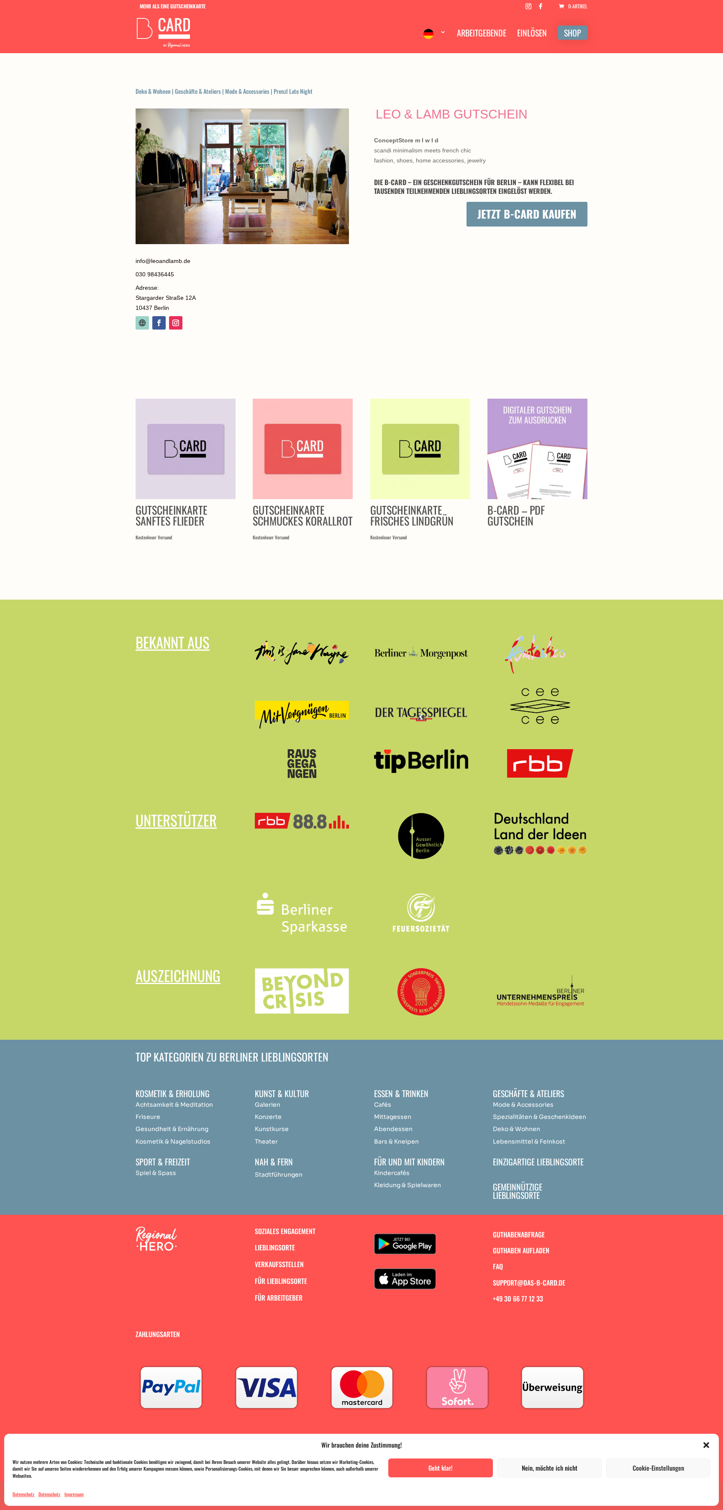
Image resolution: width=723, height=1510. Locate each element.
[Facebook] (540, 8)
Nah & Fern (274, 1161)
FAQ (498, 1266)
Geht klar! (440, 1467)
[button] (706, 1445)
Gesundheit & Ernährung (172, 1129)
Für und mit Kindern (409, 1161)
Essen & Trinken (401, 1093)
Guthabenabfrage (519, 1234)
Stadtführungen (279, 1174)
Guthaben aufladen (521, 1250)
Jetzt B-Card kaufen (527, 214)
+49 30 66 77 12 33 (518, 1299)
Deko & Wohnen (153, 91)
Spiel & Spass (156, 1173)
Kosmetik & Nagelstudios (173, 1141)
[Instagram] (528, 8)
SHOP (572, 32)
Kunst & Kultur (282, 1093)
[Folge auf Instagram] (175, 323)
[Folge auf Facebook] (159, 323)
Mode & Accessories (247, 91)
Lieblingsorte (275, 1247)
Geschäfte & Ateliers (198, 91)
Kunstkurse (272, 1129)
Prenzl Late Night (293, 91)
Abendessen (393, 1129)
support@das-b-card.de (529, 1283)
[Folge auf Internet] (142, 323)
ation (205, 1104)
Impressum (74, 1494)
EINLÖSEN (532, 34)
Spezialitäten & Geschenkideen (539, 1117)
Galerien (267, 1104)
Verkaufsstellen (279, 1264)
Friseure (148, 1117)
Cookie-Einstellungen (658, 1467)
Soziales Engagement (285, 1231)
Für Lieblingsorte (281, 1281)
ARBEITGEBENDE (481, 34)
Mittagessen (392, 1117)
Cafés (382, 1104)
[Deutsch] (434, 40)
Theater (266, 1141)
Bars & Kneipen (396, 1141)
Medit (188, 1104)
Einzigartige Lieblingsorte (538, 1161)
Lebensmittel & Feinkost (529, 1141)
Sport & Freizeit (163, 1161)
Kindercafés (392, 1173)
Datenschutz (23, 1494)
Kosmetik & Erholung (173, 1093)
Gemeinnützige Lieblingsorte (517, 1190)
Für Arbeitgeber (279, 1298)
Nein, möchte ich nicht (549, 1467)
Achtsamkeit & (157, 1104)
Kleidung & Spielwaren (407, 1185)
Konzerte (268, 1117)
